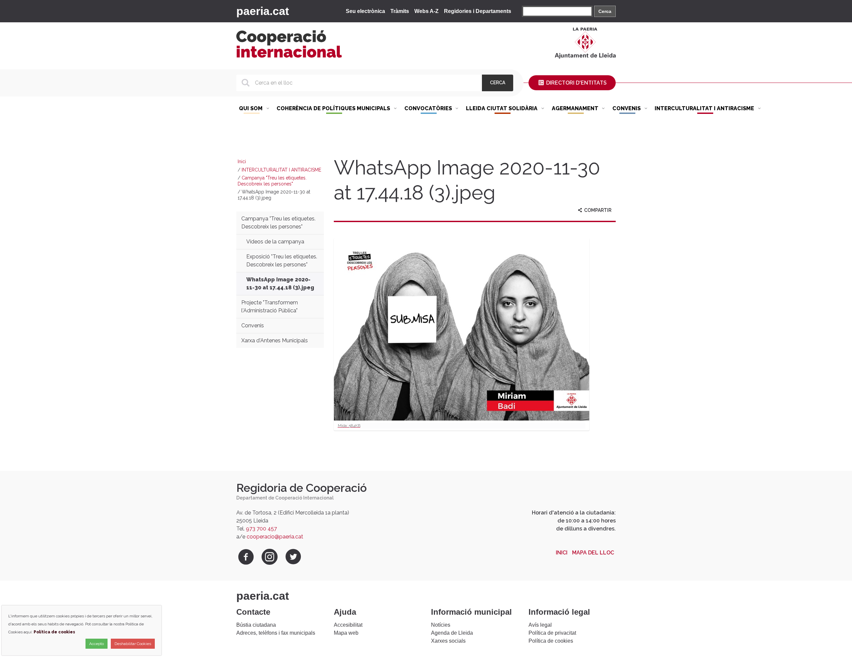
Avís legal (540, 625)
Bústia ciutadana (256, 625)
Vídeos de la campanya (275, 241)
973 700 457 (261, 528)
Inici (242, 161)
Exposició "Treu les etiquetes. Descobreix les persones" (281, 260)
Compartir (597, 210)
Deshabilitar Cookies (132, 643)
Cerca (604, 11)
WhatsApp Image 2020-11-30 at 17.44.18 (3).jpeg (280, 283)
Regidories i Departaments (477, 11)
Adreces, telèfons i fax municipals (275, 633)
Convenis (252, 325)
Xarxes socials (448, 641)
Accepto (96, 643)
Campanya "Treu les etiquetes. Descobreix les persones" (272, 180)
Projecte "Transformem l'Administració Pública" (269, 306)
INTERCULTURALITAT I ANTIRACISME (281, 169)
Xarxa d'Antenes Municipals (274, 340)
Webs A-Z (426, 11)
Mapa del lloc (593, 552)
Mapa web (346, 633)
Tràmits (399, 11)
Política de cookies (551, 641)
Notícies (440, 625)
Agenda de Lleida (452, 633)
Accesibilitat (348, 625)
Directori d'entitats (576, 83)
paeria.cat (262, 11)
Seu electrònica (365, 11)
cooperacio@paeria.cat (275, 536)
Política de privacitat (552, 633)
